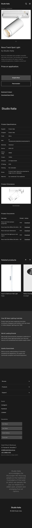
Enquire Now (16, 77)
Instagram (4, 405)
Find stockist (16, 83)
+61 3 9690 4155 (6, 452)
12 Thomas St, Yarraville (8, 447)
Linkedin (3, 412)
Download (27, 222)
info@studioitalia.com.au (8, 450)
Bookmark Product (6, 92)
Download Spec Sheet (7, 95)
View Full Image (16, 205)
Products (3, 8)
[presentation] (26, 260)
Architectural (9, 8)
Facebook (4, 408)
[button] (16, 41)
